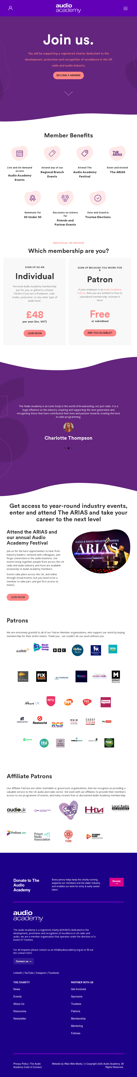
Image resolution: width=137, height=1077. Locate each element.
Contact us (23, 961)
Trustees (76, 1004)
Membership (78, 1018)
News (16, 989)
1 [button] (65, 448)
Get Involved (78, 989)
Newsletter (19, 1018)
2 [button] (68, 448)
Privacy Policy (20, 1063)
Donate (116, 882)
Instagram (41, 972)
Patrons (75, 1011)
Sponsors (76, 996)
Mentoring (77, 1026)
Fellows (75, 1033)
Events (17, 996)
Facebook (53, 972)
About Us (18, 1004)
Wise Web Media (73, 1063)
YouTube (29, 972)
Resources (19, 1011)
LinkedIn (17, 972)
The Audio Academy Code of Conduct (27, 1065)
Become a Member (68, 75)
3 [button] (72, 448)
